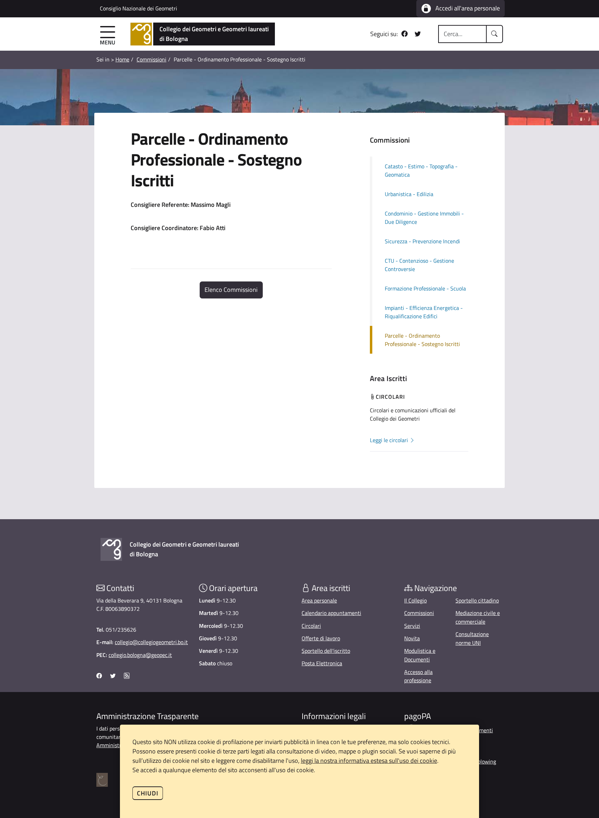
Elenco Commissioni (231, 289)
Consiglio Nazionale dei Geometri (138, 8)
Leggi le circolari (389, 440)
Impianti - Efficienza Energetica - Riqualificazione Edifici (424, 312)
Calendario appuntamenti (331, 613)
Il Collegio (415, 600)
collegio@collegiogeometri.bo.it (151, 642)
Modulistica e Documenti (419, 655)
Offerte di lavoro (321, 638)
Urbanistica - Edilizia (409, 194)
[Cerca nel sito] (494, 34)
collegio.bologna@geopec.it (140, 655)
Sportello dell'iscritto (326, 651)
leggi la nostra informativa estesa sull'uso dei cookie (369, 760)
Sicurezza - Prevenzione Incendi (422, 241)
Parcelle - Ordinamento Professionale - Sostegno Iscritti (422, 339)
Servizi (412, 626)
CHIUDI (147, 793)
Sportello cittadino (477, 600)
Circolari (311, 626)
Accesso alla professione (418, 676)
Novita (412, 638)
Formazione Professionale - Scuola (425, 288)
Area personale (319, 600)
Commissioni (151, 59)
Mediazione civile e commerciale (477, 617)
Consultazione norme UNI (472, 638)
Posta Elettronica (322, 663)
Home (122, 59)
